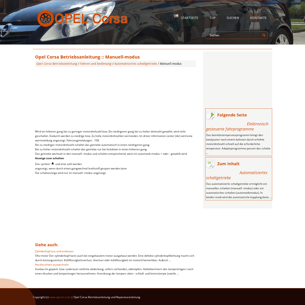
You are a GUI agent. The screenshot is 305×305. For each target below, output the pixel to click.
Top (212, 18)
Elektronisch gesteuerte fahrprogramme (237, 126)
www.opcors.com (60, 297)
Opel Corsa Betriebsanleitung (56, 63)
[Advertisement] (115, 98)
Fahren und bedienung (95, 63)
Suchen (233, 18)
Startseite (189, 18)
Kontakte (258, 18)
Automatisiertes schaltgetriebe (135, 63)
